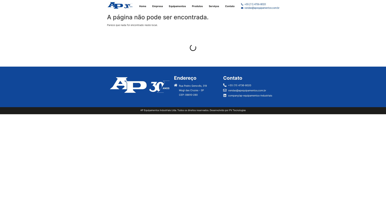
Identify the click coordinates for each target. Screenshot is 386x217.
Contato (230, 6)
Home (142, 6)
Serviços (214, 6)
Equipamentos (177, 6)
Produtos (197, 6)
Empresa (157, 6)
